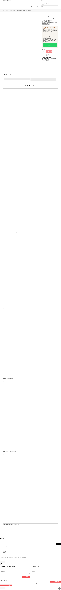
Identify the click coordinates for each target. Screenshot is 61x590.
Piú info (14, 550)
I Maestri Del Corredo (9, 74)
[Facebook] (0, 548)
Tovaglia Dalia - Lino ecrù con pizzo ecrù (8, 378)
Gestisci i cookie (18, 550)
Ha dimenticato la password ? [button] (26, 573)
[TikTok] (4, 548)
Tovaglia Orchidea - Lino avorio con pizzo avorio (9, 305)
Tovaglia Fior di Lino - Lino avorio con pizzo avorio (9, 451)
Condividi (42, 66)
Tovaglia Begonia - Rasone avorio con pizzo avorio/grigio (10, 232)
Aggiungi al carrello (49, 51)
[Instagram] (2, 548)
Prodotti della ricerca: (44, 1)
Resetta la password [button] (38, 584)
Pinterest (45, 66)
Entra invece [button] (33, 584)
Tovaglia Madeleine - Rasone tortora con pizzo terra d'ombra (10, 524)
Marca (5, 74)
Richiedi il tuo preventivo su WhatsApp (50, 45)
